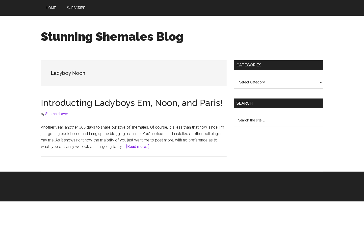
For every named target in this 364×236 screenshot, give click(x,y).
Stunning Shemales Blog (112, 36)
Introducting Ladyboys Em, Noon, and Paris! (131, 103)
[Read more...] (137, 146)
